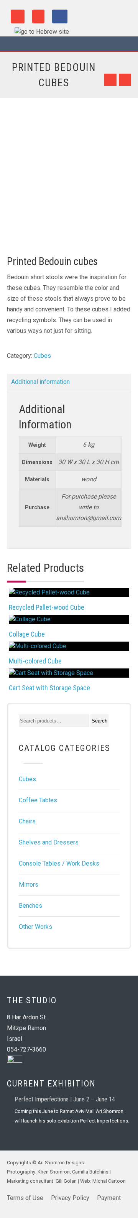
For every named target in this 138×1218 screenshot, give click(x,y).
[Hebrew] (38, 31)
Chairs (27, 821)
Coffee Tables (38, 800)
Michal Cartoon (108, 1181)
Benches (30, 905)
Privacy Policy (70, 1198)
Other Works (35, 926)
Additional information (40, 381)
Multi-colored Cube (35, 661)
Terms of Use (25, 1198)
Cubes (42, 355)
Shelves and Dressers (49, 842)
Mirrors (28, 884)
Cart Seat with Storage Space (49, 688)
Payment (109, 1198)
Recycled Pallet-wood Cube (46, 607)
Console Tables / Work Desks (59, 863)
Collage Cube (27, 634)
